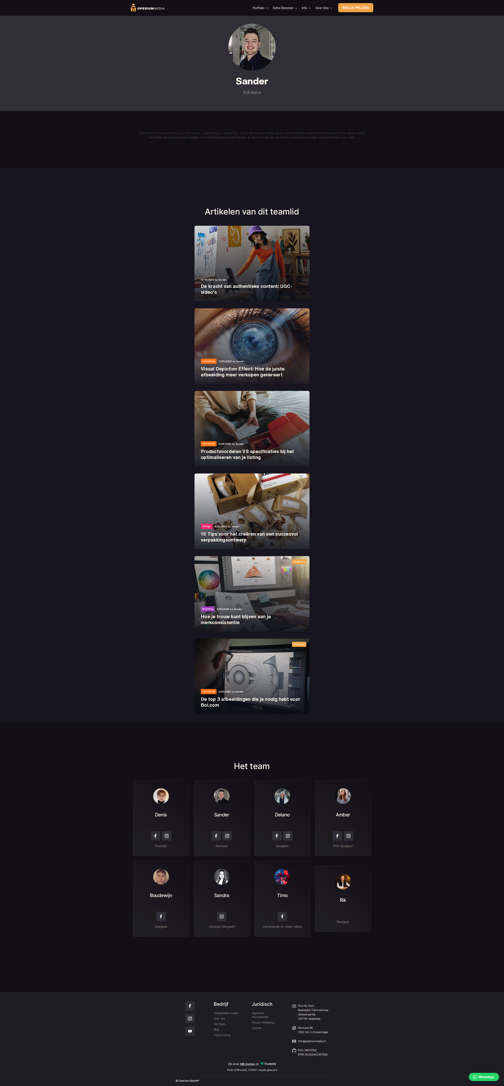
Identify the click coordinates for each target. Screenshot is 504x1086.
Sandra (221, 895)
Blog (216, 1029)
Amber (343, 815)
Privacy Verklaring (263, 1022)
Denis (161, 815)
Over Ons (219, 1018)
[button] (484, 1077)
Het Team (219, 1024)
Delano (282, 815)
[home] (188, 8)
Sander (221, 815)
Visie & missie (222, 1035)
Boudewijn (161, 895)
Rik (343, 900)
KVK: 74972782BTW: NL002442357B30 (313, 1052)
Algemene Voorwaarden (260, 1015)
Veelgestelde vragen (226, 1013)
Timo (282, 895)
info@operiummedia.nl (312, 1041)
